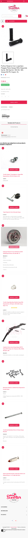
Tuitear (3, 74)
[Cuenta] (23, 1)
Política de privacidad (12, 529)
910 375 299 (4, 1)
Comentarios (14, 127)
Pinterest (6, 74)
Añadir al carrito (14, 102)
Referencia (4, 135)
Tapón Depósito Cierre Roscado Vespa (12, 212)
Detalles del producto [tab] (14, 123)
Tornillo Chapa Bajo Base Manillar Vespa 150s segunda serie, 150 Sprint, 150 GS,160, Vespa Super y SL (13, 304)
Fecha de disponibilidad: (6, 136)
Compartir (1, 74)
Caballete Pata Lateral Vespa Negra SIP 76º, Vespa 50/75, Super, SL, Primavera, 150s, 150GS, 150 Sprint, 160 (13, 349)
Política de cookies (21, 529)
